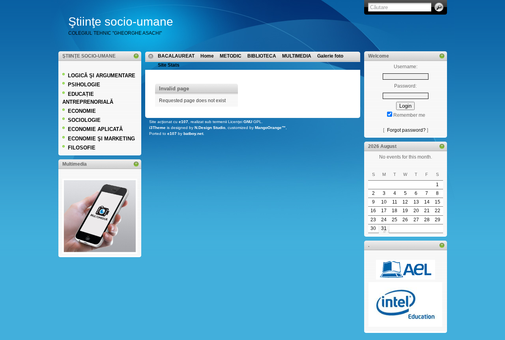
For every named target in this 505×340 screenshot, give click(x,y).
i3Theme (157, 127)
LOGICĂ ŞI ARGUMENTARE (101, 75)
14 (427, 202)
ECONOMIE (82, 111)
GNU (247, 122)
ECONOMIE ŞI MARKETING (101, 139)
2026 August (382, 146)
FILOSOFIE (81, 148)
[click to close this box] (136, 56)
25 (394, 219)
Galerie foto (330, 56)
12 (405, 202)
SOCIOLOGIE (84, 120)
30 (373, 228)
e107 (183, 122)
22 (437, 210)
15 (437, 202)
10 (384, 202)
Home (207, 56)
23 (373, 219)
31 (384, 228)
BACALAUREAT (176, 56)
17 (384, 210)
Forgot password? (406, 130)
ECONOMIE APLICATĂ (95, 129)
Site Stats (169, 65)
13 (416, 202)
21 (427, 210)
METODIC (230, 56)
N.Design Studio (210, 127)
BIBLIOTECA (261, 56)
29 (437, 219)
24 (384, 219)
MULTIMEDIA (296, 56)
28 (427, 219)
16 (373, 210)
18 (394, 210)
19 (405, 210)
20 (416, 210)
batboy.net (193, 133)
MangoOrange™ (270, 127)
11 (394, 202)
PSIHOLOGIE (84, 85)
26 (405, 219)
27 (416, 219)
